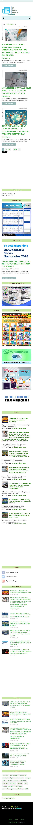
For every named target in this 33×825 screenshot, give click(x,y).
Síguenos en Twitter (3, 576)
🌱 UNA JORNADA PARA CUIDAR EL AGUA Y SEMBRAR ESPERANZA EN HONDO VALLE (19, 515)
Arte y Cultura (18, 786)
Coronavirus (23, 775)
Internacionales (14, 775)
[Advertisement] (16, 169)
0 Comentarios (17, 428)
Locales (16, 780)
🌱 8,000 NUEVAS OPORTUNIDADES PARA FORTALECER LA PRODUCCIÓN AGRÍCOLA (20, 501)
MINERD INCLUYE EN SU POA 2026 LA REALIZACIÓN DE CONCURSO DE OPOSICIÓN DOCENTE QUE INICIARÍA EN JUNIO (20, 633)
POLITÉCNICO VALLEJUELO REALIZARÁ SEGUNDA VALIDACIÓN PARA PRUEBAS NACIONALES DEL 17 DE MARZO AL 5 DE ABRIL (15, 49)
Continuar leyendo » (8, 65)
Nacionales (5, 775)
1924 (15, 149)
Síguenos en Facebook (3, 572)
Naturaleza (5, 783)
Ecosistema (23, 780)
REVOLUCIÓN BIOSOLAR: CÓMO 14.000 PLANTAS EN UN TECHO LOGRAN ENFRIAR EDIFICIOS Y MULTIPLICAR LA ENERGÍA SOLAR (19, 454)
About (16, 819)
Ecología (28, 778)
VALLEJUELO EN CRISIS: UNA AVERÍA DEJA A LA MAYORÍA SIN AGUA (19, 755)
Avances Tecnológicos (8, 789)
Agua (26, 783)
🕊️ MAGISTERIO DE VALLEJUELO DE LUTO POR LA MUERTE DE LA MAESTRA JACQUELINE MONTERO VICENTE (20, 651)
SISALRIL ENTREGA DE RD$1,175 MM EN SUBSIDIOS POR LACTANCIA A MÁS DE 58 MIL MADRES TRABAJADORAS (20, 486)
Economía (9, 780)
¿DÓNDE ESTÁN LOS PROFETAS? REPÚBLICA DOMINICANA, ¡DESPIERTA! (18, 419)
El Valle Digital (10, 24)
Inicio (10, 819)
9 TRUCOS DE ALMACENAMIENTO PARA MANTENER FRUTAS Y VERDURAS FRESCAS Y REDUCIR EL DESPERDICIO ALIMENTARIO (19, 470)
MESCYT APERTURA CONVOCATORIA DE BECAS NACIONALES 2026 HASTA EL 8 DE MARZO (16, 263)
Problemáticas (19, 789)
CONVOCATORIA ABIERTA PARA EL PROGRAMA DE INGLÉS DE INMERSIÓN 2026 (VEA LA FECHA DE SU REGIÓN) (20, 614)
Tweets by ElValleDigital (8, 798)
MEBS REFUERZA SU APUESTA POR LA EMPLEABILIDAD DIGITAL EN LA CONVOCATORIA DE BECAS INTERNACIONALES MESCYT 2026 (20, 746)
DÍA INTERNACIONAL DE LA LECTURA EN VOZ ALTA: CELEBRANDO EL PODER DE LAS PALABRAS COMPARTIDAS (15, 130)
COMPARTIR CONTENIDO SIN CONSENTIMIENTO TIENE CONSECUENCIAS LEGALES (18, 762)
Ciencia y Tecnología (8, 778)
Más (24, 428)
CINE (26, 789)
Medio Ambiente (19, 778)
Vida (4, 780)
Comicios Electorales (8, 786)
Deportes (20, 783)
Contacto (22, 819)
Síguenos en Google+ (3, 581)
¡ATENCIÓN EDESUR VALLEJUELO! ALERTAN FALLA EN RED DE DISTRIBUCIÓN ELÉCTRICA (16, 90)
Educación (12, 783)
